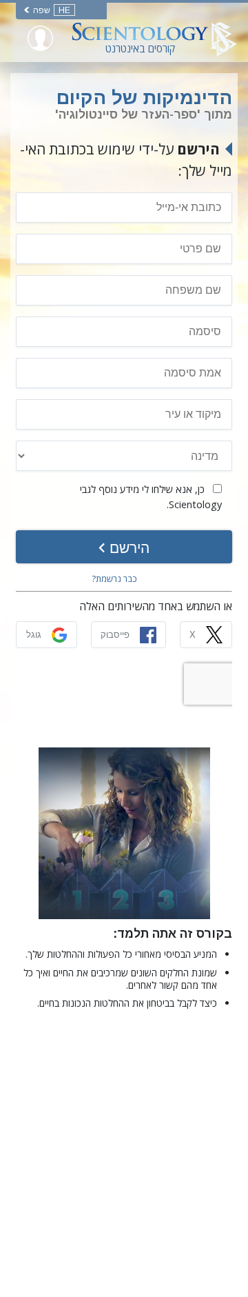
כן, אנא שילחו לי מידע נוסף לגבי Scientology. (151, 497)
